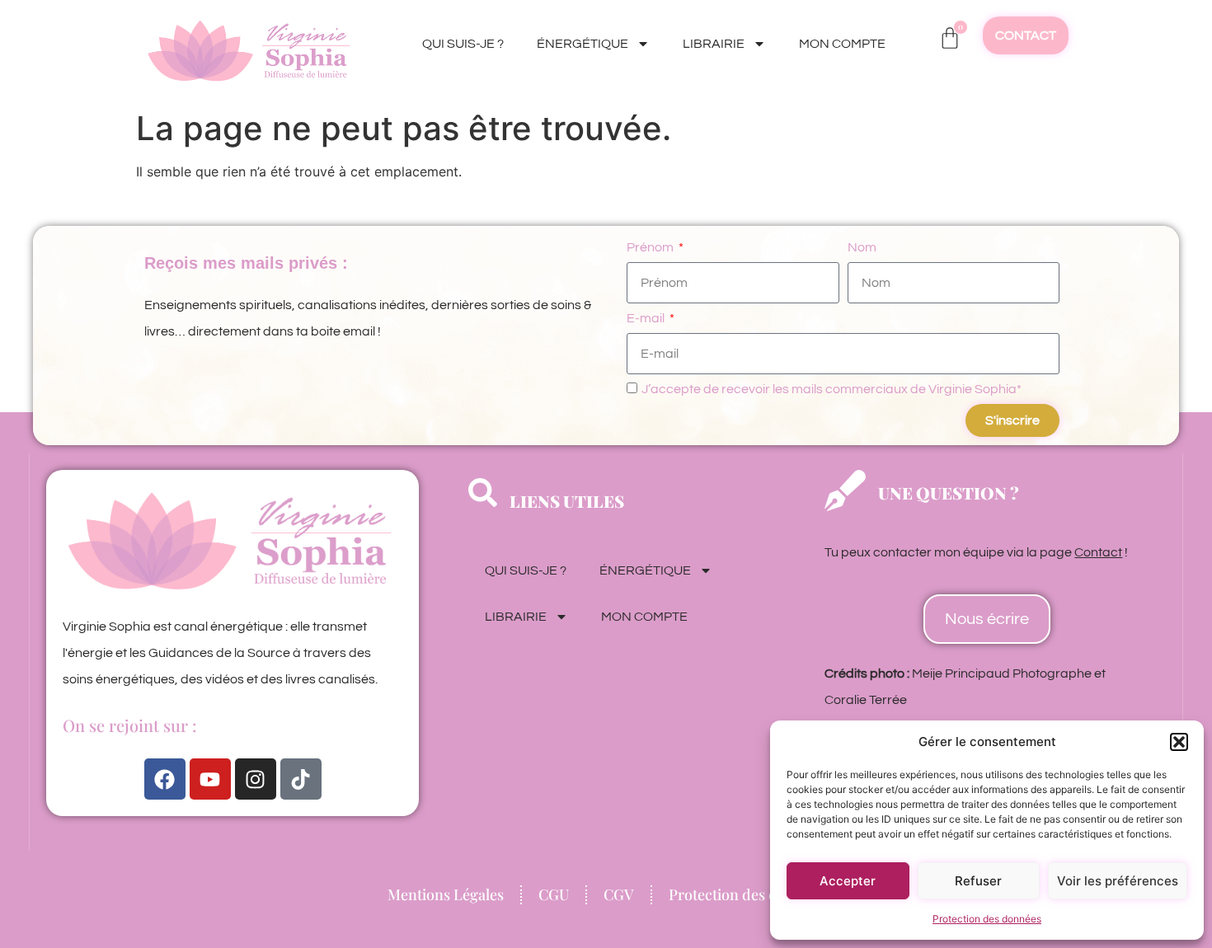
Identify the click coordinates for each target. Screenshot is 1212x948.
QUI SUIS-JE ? (463, 43)
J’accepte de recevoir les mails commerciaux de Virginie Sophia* (831, 389)
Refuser (978, 881)
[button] (1179, 742)
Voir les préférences (1117, 881)
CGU (553, 894)
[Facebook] (165, 779)
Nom (862, 247)
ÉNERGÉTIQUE (582, 43)
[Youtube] (210, 779)
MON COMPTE (842, 43)
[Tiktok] (301, 779)
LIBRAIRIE (714, 43)
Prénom (651, 247)
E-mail (647, 318)
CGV (619, 894)
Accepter (848, 881)
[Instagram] (255, 779)
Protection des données (986, 919)
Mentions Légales (446, 894)
